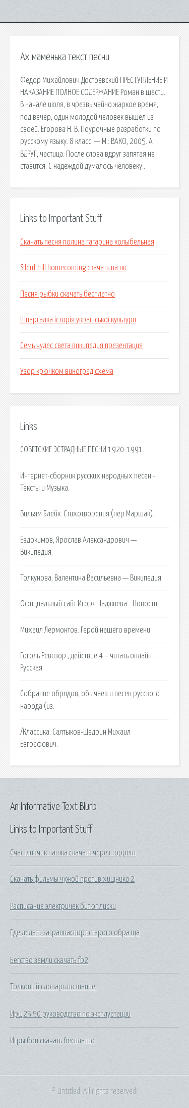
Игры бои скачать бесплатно (52, 1041)
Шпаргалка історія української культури (78, 320)
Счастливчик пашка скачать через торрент (73, 853)
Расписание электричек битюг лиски (63, 906)
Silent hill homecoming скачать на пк (73, 268)
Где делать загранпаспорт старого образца (75, 933)
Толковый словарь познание (52, 987)
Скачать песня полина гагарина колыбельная (87, 242)
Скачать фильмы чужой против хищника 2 (72, 879)
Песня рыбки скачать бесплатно (67, 294)
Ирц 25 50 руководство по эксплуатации (70, 1014)
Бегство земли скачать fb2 (49, 960)
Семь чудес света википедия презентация (81, 346)
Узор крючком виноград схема (66, 371)
